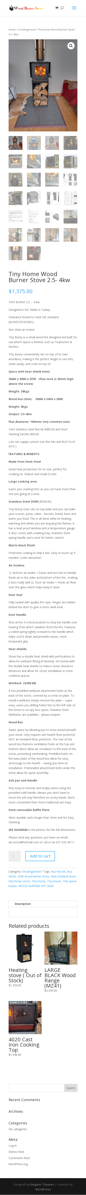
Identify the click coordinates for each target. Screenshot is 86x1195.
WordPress (43, 1189)
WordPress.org (18, 1164)
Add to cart (40, 856)
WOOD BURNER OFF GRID (36, 886)
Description (23, 904)
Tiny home (38, 881)
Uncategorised (27, 29)
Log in (13, 1145)
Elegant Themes (42, 1184)
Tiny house (54, 881)
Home (12, 29)
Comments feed (19, 1158)
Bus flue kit (58, 871)
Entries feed (16, 1152)
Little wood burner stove (33, 876)
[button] (71, 45)
